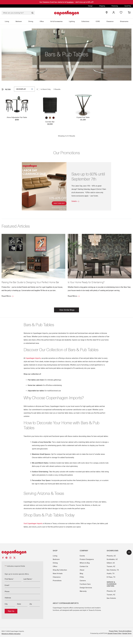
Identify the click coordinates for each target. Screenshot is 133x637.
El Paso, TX (111, 577)
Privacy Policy (113, 631)
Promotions (57, 581)
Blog (81, 573)
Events (82, 556)
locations (70, 2)
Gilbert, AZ (111, 563)
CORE (98, 21)
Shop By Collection (60, 570)
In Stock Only (46, 89)
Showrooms (124, 21)
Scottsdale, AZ (112, 559)
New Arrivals (57, 573)
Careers (83, 581)
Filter (8, 89)
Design (90, 6)
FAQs (82, 577)
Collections (85, 21)
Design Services (86, 588)
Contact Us (84, 566)
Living (7, 21)
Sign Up (11, 611)
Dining (30, 21)
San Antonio (111, 598)
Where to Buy (85, 563)
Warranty (83, 591)
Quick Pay (127, 6)
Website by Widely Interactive (11, 634)
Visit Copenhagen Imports (33, 523)
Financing (115, 6)
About (82, 570)
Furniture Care (85, 584)
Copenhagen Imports (33, 358)
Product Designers (87, 559)
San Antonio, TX (113, 570)
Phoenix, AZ (111, 556)
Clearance (109, 21)
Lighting (72, 21)
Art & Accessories (56, 21)
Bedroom (19, 21)
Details (74, 201)
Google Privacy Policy (114, 633)
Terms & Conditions (125, 631)
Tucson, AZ (111, 566)
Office (42, 21)
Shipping (102, 6)
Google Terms (126, 633)
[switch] (38, 89)
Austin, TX (110, 573)
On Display (21, 89)
